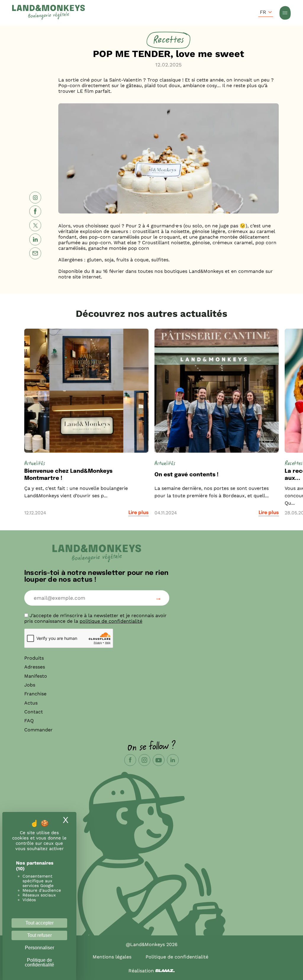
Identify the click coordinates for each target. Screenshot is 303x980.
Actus (31, 703)
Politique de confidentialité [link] (39, 962)
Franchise (35, 694)
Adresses (34, 667)
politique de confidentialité (111, 621)
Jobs (29, 685)
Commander (38, 730)
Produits (34, 658)
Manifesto (35, 676)
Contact (33, 712)
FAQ (29, 720)
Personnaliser (39, 947)
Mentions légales (112, 957)
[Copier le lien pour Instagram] (35, 198)
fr (263, 12)
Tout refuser (39, 935)
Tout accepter (39, 922)
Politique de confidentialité (177, 957)
